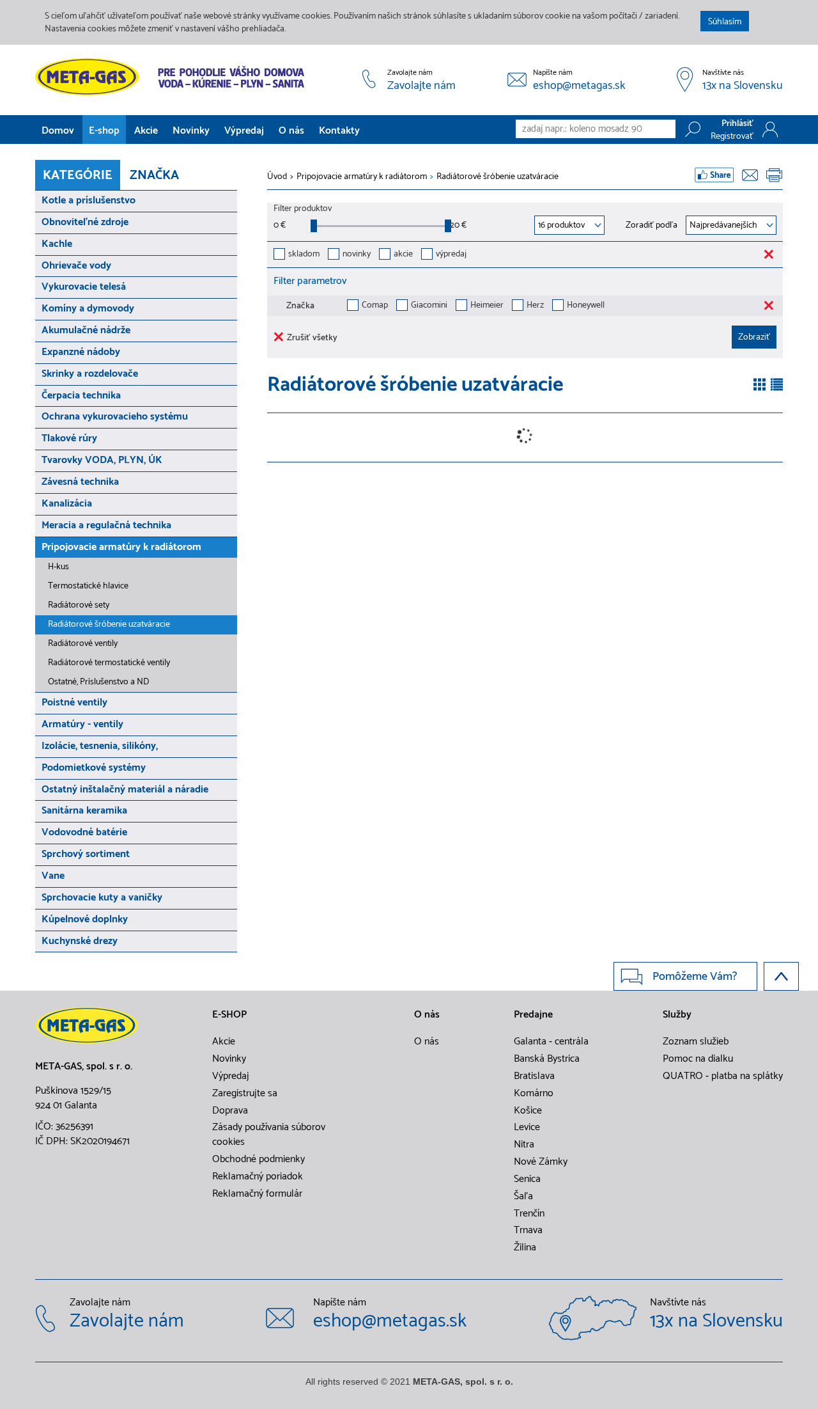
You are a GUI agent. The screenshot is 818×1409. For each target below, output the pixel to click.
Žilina (525, 1248)
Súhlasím (724, 22)
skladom (304, 255)
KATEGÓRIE (77, 175)
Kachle (57, 244)
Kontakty (339, 130)
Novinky (191, 130)
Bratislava (534, 1076)
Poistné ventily (74, 702)
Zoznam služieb (696, 1042)
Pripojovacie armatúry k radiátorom (121, 547)
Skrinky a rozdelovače (90, 373)
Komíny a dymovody (88, 308)
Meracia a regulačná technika (106, 525)
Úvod (277, 177)
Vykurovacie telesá (84, 286)
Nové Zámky (540, 1162)
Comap (375, 306)
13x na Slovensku (742, 86)
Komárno (533, 1093)
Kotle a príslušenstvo (88, 200)
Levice (527, 1127)
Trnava (528, 1230)
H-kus (58, 567)
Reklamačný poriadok (257, 1177)
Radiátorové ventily (83, 643)
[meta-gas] (173, 76)
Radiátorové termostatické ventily (109, 663)
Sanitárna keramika (84, 810)
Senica (527, 1179)
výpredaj (451, 255)
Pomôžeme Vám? (694, 976)
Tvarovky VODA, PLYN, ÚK (102, 460)
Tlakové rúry (69, 438)
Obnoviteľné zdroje (85, 222)
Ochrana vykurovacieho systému (115, 416)
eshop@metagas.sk (579, 86)
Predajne (533, 1015)
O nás (291, 130)
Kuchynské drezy (80, 941)
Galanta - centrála (551, 1042)
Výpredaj (244, 130)
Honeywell (586, 306)
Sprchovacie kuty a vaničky (102, 897)
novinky (357, 255)
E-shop (104, 130)
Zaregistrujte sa (244, 1093)
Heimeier (487, 306)
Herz (535, 306)
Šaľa (523, 1196)
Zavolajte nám (421, 86)
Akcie (146, 130)
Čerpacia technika (81, 395)
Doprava (230, 1111)
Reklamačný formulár (257, 1194)
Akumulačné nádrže (86, 330)
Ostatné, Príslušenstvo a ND (98, 682)
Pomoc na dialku (698, 1059)
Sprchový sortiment (86, 854)
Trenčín (529, 1214)
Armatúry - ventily (82, 724)
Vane (53, 876)
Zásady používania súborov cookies (268, 1135)
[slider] (313, 225)
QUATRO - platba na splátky (723, 1076)
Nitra (524, 1145)
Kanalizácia (67, 503)
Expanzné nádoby (81, 352)
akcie (403, 255)
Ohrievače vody (76, 265)
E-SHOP (229, 1015)
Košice (528, 1111)
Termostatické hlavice (88, 586)
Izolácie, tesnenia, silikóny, (100, 746)
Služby (677, 1015)
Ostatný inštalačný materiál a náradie (125, 789)
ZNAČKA (154, 175)
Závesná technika (80, 482)
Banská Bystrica (547, 1059)
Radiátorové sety (78, 605)
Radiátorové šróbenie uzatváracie (109, 624)
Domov (58, 130)
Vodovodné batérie (84, 832)
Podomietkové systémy (94, 767)
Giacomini (429, 306)
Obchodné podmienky (258, 1159)
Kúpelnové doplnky (85, 919)
